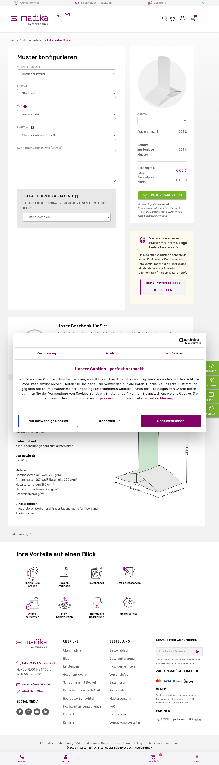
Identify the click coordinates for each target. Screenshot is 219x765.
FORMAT (22, 86)
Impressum (105, 398)
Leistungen (71, 666)
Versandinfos (119, 675)
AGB (43, 743)
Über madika (72, 650)
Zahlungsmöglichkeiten (177, 679)
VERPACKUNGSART (28, 66)
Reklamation (118, 690)
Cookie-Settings (133, 743)
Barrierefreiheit (111, 743)
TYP (20, 106)
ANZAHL (142, 113)
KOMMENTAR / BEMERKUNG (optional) (39, 147)
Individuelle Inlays (122, 666)
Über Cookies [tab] (172, 353)
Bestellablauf (119, 650)
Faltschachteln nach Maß (81, 690)
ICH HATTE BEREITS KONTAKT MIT (48, 196)
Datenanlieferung (122, 658)
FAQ (112, 706)
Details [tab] (109, 353)
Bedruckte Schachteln (79, 698)
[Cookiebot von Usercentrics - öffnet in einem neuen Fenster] (182, 341)
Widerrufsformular (87, 743)
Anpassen (107, 421)
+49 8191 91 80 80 (38, 663)
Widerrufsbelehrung (60, 743)
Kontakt (68, 714)
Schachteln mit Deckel (79, 682)
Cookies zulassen (171, 421)
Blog (66, 658)
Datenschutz (154, 743)
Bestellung (120, 641)
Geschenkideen (74, 675)
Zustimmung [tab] (46, 353)
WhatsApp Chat (32, 691)
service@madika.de (35, 684)
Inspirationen (119, 714)
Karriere (68, 722)
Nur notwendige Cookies (48, 421)
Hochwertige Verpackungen (83, 706)
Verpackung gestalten (125, 722)
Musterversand (120, 698)
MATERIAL (23, 127)
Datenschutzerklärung (153, 398)
